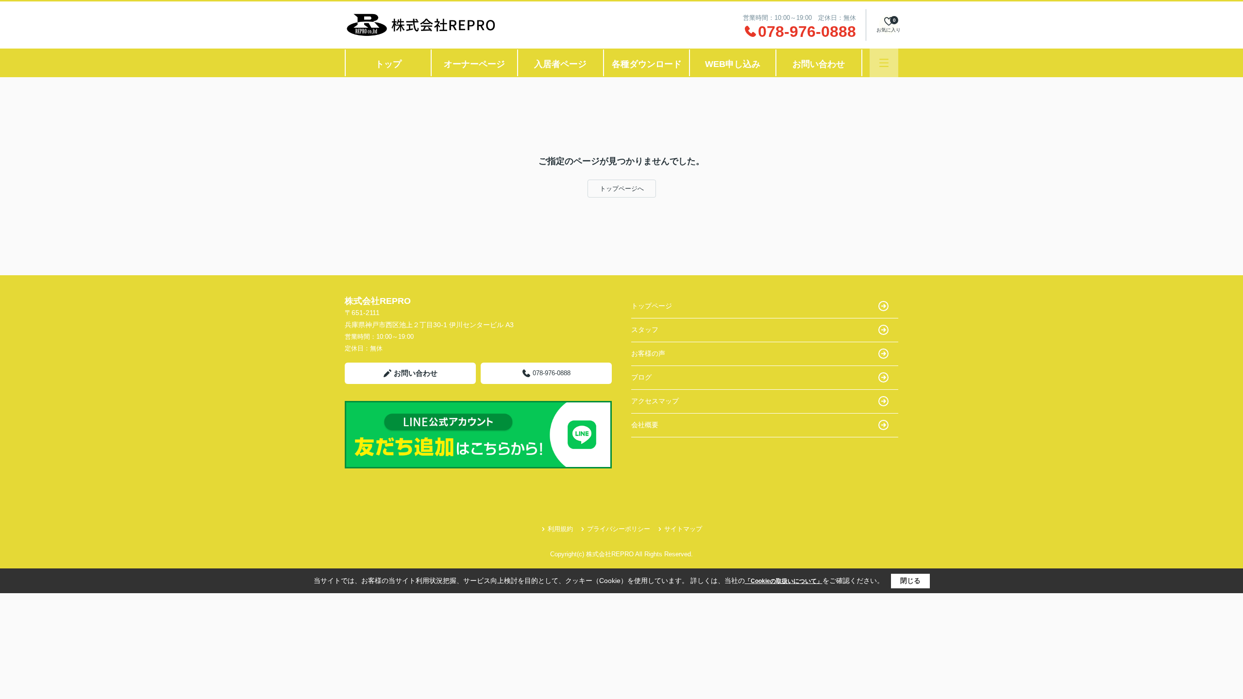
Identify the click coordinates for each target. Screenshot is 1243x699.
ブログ (641, 377)
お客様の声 (648, 353)
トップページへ (622, 188)
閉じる (910, 580)
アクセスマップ (655, 401)
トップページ (651, 306)
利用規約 (560, 529)
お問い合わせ (818, 64)
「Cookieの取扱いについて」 (784, 581)
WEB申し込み (732, 64)
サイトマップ (683, 529)
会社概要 (644, 425)
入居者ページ (560, 64)
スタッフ (644, 329)
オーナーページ (474, 64)
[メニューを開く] (883, 62)
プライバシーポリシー (618, 529)
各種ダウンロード (647, 64)
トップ (388, 64)
